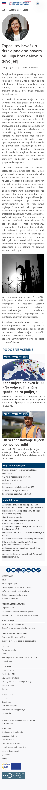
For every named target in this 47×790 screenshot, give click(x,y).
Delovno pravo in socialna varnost (16, 587)
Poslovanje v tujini (9, 583)
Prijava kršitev (8, 685)
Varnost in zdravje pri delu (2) (15, 490)
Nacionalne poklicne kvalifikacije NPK (18, 611)
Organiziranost (8, 670)
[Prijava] (37, 3)
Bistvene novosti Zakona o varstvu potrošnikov (22, 538)
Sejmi (4, 653)
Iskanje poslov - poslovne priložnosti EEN (19, 657)
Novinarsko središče (10, 678)
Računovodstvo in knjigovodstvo (15, 591)
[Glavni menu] (4, 4)
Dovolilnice (6, 702)
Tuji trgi (6, 646)
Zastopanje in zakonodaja (15, 633)
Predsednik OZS (8, 674)
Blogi (25, 9)
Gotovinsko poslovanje (12, 517)
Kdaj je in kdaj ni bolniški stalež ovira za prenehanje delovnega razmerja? (19, 543)
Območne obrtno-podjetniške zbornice (18, 628)
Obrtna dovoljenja (9, 705)
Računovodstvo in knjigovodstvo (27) (18, 487)
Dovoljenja (7, 694)
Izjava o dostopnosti (10, 751)
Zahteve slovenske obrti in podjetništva (19, 641)
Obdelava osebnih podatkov (14, 747)
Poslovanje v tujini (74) (12, 480)
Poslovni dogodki (9, 650)
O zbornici (7, 666)
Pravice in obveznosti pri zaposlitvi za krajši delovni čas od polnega (21, 512)
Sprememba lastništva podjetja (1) (17, 494)
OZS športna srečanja (11, 743)
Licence (5, 698)
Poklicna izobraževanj (13, 604)
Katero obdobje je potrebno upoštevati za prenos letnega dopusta (20, 521)
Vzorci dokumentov (10, 598)
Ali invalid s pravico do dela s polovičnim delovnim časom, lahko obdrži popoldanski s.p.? (23, 506)
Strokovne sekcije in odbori (13, 624)
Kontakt (5, 689)
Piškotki (7, 754)
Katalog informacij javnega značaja (17, 681)
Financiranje (7, 661)
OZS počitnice (8, 739)
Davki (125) (7, 473)
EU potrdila (6, 713)
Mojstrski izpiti (8, 607)
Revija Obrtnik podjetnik (12, 732)
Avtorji (4, 758)
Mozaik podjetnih (9, 736)
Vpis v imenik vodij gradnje (13, 709)
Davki (4, 580)
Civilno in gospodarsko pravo (14, 595)
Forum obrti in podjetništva (13, 637)
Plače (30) (6, 483)
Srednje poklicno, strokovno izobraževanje (20, 615)
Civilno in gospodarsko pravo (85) (16, 477)
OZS (3, 9)
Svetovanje (14, 9)
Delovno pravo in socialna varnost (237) (19, 470)
